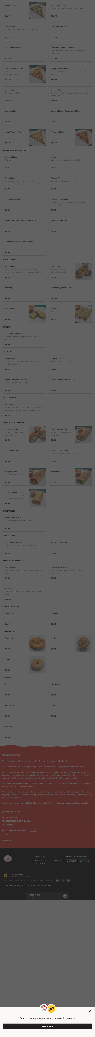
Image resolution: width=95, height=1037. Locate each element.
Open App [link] (47, 1026)
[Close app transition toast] (90, 1011)
